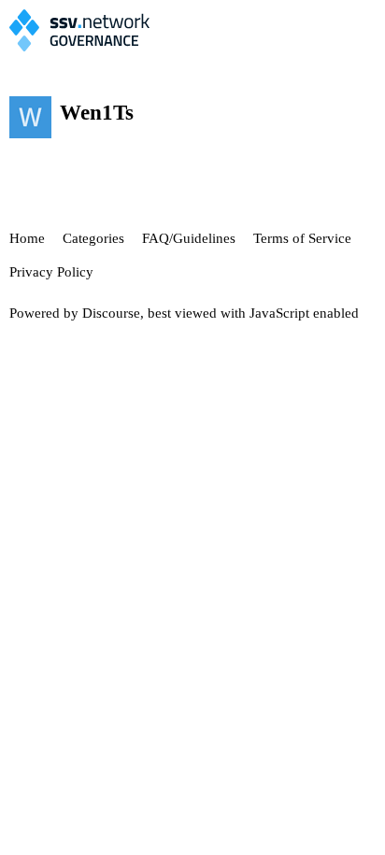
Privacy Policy (51, 271)
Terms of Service (302, 238)
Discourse (111, 313)
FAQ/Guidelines (188, 238)
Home (27, 238)
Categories (93, 238)
